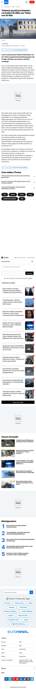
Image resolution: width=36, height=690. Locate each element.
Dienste (3, 668)
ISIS (22, 198)
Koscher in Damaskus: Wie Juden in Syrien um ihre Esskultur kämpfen (15, 182)
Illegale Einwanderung (18, 624)
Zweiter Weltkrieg (27, 611)
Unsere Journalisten (7, 660)
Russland (12, 607)
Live (32, 2)
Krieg (30, 194)
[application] (18, 29)
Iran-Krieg (7, 603)
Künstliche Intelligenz (10, 611)
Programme (22, 656)
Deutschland (23, 607)
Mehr (2, 673)
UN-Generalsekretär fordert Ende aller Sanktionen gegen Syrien (15, 176)
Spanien (10, 615)
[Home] (1, 6)
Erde (20, 645)
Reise (2, 652)
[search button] (31, 592)
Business (3, 645)
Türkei (22, 194)
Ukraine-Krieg (19, 603)
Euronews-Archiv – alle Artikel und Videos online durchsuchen (26, 661)
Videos (3, 656)
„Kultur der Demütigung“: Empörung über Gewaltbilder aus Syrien (13, 187)
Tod (5, 194)
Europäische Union (13, 620)
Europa (3, 642)
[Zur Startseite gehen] (6, 2)
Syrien (17, 6)
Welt (13, 6)
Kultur (20, 652)
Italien (30, 603)
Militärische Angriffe (10, 198)
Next (2, 649)
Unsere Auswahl (9, 437)
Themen (3, 638)
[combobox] (18, 592)
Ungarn (26, 620)
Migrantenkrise (23, 615)
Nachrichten (7, 6)
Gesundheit (22, 649)
